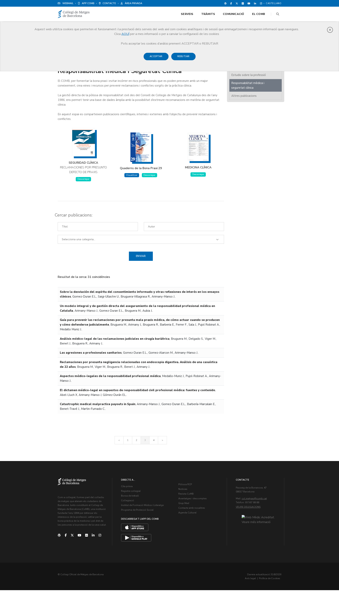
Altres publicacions (244, 96)
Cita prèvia (127, 486)
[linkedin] (93, 535)
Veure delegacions (248, 507)
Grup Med (183, 503)
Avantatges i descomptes (192, 498)
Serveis (187, 14)
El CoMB (258, 14)
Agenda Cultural (187, 512)
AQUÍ (125, 34)
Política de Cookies (269, 578)
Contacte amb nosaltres (191, 507)
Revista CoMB (186, 493)
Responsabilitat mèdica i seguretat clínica (247, 85)
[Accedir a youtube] (249, 3)
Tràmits (208, 14)
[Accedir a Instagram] (260, 3)
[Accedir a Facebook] (231, 3)
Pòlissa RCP (185, 484)
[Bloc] (225, 3)
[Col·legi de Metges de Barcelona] (74, 14)
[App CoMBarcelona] (134, 527)
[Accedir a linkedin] (255, 3)
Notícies (182, 489)
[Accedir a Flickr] (242, 3)
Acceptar (156, 56)
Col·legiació (127, 500)
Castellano (273, 3)
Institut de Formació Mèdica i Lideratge (142, 505)
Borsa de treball (130, 495)
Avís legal (250, 578)
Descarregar (83, 179)
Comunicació (233, 14)
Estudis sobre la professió (248, 75)
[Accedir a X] (237, 3)
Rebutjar (183, 56)
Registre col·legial (131, 491)
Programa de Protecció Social (137, 509)
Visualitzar (131, 175)
